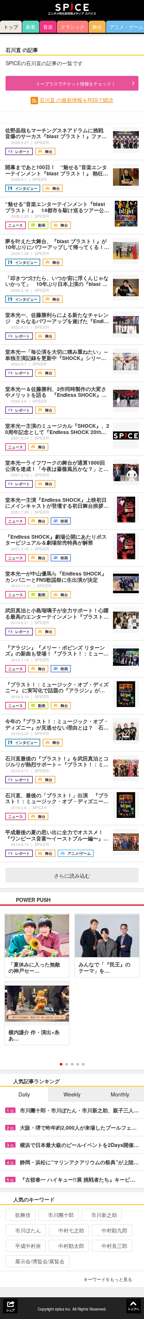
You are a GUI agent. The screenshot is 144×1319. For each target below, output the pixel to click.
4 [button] (77, 1064)
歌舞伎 (23, 1214)
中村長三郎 (114, 1245)
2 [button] (66, 1064)
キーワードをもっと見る (107, 1279)
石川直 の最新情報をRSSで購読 (76, 100)
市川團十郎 (61, 1214)
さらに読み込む (72, 875)
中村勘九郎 (114, 1230)
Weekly (72, 1094)
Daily (24, 1094)
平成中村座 (28, 1245)
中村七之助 (71, 1230)
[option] (72, 982)
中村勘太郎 (71, 1245)
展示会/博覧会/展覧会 (40, 1261)
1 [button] (61, 1064)
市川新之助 (104, 1214)
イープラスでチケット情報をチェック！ (76, 83)
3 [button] (72, 1064)
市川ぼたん (28, 1230)
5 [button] (83, 1064)
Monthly (120, 1094)
